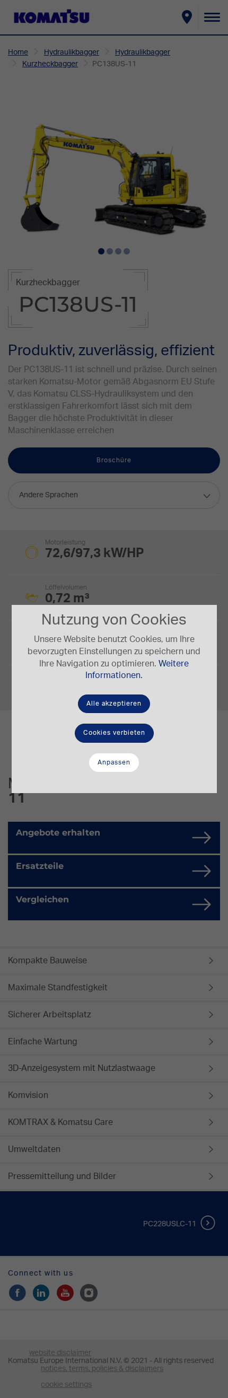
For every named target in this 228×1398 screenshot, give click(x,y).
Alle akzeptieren (114, 703)
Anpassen (114, 762)
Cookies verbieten (114, 732)
